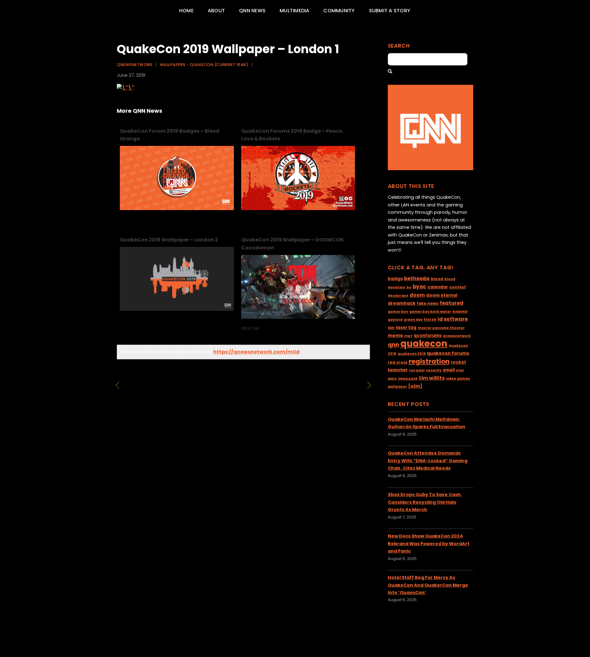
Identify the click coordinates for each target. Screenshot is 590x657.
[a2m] (415, 386)
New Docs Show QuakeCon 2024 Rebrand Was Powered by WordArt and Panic (429, 543)
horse (430, 319)
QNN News (252, 10)
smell (449, 370)
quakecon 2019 (412, 353)
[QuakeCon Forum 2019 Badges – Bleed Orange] (177, 208)
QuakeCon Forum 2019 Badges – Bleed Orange (169, 135)
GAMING (460, 311)
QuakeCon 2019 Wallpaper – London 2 (169, 239)
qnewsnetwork (457, 336)
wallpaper (397, 386)
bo (409, 287)
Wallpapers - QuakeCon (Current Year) (204, 64)
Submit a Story (389, 10)
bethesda (417, 278)
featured (451, 303)
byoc (419, 286)
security (434, 370)
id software (453, 319)
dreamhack (401, 303)
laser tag (406, 327)
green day (413, 319)
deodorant (398, 295)
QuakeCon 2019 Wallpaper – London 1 (228, 49)
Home (186, 10)
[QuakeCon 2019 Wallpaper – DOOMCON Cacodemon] (298, 317)
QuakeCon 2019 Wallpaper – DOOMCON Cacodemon (292, 243)
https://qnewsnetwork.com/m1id (256, 351)
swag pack (408, 378)
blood (437, 278)
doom (417, 295)
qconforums (428, 335)
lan (391, 327)
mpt (408, 336)
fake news (428, 303)
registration (429, 361)
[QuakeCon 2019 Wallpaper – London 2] (177, 309)
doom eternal (441, 295)
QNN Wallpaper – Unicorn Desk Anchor (175, 390)
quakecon (423, 343)
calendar (437, 287)
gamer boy (398, 311)
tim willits (432, 377)
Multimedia (294, 10)
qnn (393, 345)
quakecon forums (448, 353)
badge (395, 279)
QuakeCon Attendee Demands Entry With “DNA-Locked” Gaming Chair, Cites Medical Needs (427, 460)
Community (339, 10)
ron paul (417, 370)
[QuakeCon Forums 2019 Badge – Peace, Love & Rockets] (298, 208)
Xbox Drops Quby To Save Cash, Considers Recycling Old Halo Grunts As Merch (425, 502)
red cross (397, 362)
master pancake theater (441, 328)
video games (458, 378)
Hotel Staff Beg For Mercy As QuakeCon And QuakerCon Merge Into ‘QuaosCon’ (428, 585)
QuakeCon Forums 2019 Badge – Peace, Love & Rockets (292, 135)
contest (457, 287)
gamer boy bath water (430, 311)
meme (395, 335)
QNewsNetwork (134, 64)
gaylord (395, 319)
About (216, 10)
